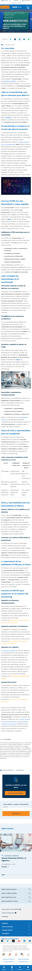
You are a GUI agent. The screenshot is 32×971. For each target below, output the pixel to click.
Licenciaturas (19, 770)
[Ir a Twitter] (8, 941)
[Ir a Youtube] (19, 941)
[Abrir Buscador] (27, 6)
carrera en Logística (9, 650)
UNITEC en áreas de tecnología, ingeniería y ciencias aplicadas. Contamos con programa (15, 721)
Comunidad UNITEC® (8, 961)
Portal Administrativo (23, 961)
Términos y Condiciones (9, 959)
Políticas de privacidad (23, 959)
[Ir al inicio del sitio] (17, 7)
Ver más (4, 866)
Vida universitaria (8, 17)
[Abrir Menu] (28, 8)
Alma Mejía (9, 48)
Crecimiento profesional (11, 855)
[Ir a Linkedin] (24, 941)
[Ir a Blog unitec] (30, 941)
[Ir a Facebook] (2, 941)
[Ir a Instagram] (13, 941)
